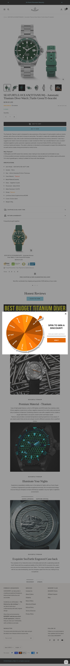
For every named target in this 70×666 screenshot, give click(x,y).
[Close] (65, 314)
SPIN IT (56, 340)
